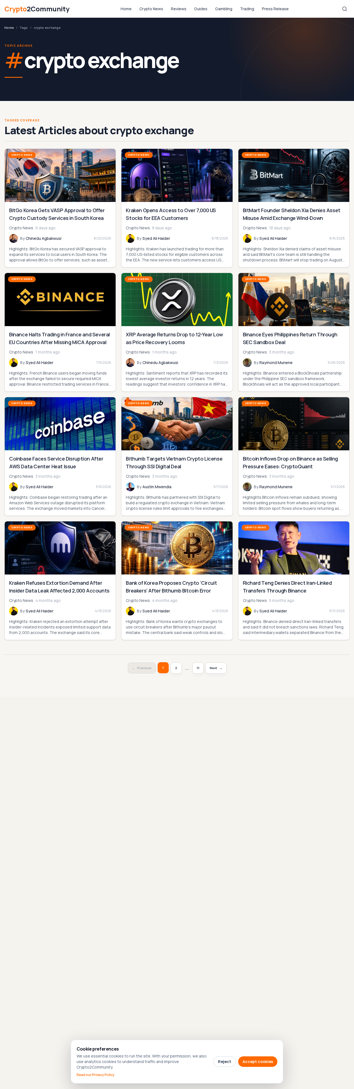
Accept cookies (258, 1061)
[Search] (345, 9)
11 (198, 668)
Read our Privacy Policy (95, 1075)
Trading (247, 8)
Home (126, 8)
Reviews (178, 8)
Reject (224, 1061)
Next (216, 668)
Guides (200, 8)
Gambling (223, 8)
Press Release (275, 8)
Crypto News (151, 8)
